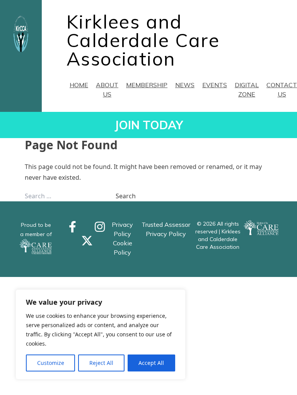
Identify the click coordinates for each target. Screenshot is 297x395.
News (185, 85)
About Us (107, 89)
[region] (100, 334)
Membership (146, 85)
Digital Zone (247, 89)
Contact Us (281, 89)
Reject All (101, 362)
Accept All (151, 362)
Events (214, 85)
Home (79, 85)
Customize (50, 362)
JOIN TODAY (148, 125)
